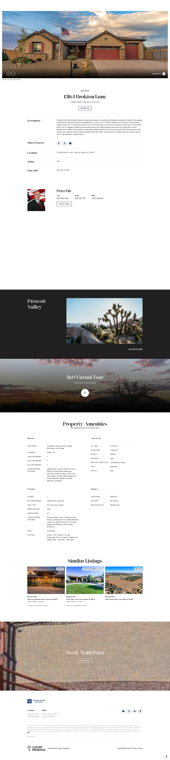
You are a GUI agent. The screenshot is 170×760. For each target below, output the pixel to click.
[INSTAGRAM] (129, 711)
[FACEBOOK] (140, 711)
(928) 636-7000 (80, 198)
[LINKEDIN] (134, 711)
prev (9, 74)
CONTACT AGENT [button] (64, 204)
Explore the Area (136, 349)
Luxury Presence (63, 748)
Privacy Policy (137, 748)
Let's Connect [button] (85, 660)
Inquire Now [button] (85, 108)
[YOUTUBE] (123, 711)
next (13, 74)
